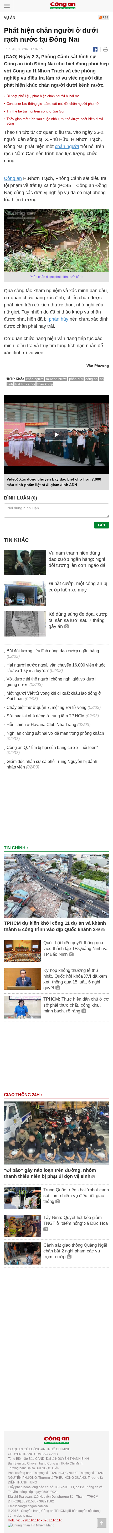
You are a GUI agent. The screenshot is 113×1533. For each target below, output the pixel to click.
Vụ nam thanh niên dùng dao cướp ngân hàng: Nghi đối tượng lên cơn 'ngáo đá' (77, 559)
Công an (13, 178)
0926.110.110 (30, 1520)
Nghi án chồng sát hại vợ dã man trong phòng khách (55, 733)
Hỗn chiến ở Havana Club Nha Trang (41, 724)
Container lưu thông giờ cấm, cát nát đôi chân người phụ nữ (53, 104)
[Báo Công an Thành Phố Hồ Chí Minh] (63, 5)
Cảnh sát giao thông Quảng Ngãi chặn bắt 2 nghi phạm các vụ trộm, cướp (75, 1251)
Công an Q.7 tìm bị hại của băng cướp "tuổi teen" (52, 747)
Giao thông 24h (22, 1095)
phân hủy (58, 319)
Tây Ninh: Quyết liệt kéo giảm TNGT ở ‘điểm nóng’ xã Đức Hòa (75, 1220)
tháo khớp (45, 384)
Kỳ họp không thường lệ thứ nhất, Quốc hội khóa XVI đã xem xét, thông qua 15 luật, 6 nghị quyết (75, 979)
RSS (105, 17)
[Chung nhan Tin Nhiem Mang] (31, 1525)
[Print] (105, 49)
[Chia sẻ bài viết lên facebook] (95, 49)
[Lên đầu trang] (101, 1523)
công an (91, 379)
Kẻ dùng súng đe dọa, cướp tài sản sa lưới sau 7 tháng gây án (78, 620)
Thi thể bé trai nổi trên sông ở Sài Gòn (36, 111)
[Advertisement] (56, 810)
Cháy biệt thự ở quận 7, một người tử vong (46, 707)
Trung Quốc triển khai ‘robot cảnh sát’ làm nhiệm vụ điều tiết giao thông (76, 1195)
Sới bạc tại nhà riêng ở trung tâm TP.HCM (46, 716)
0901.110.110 (52, 1520)
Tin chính (15, 848)
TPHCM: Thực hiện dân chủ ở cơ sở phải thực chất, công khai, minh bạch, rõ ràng (76, 1005)
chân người (67, 146)
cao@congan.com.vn (33, 1506)
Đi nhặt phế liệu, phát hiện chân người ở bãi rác (43, 96)
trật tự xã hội (25, 384)
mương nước (56, 379)
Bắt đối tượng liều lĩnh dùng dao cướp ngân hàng (53, 651)
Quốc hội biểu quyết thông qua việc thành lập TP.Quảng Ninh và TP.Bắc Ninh (75, 948)
